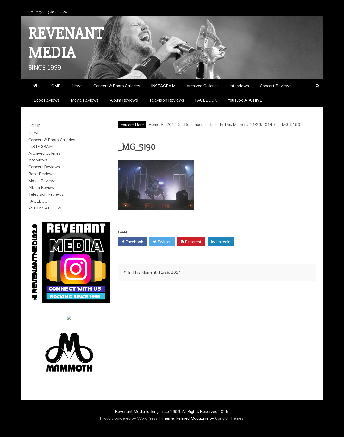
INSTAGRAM (163, 85)
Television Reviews (166, 100)
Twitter (163, 241)
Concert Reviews (275, 85)
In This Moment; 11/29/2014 (154, 272)
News (77, 85)
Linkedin (222, 241)
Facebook (133, 241)
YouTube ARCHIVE (245, 100)
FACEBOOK (206, 100)
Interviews (239, 85)
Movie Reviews (85, 100)
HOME (54, 85)
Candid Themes (229, 418)
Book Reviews (46, 100)
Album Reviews (124, 100)
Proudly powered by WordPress (129, 418)
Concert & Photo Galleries (116, 85)
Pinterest (192, 241)
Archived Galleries (202, 85)
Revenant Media (66, 42)
